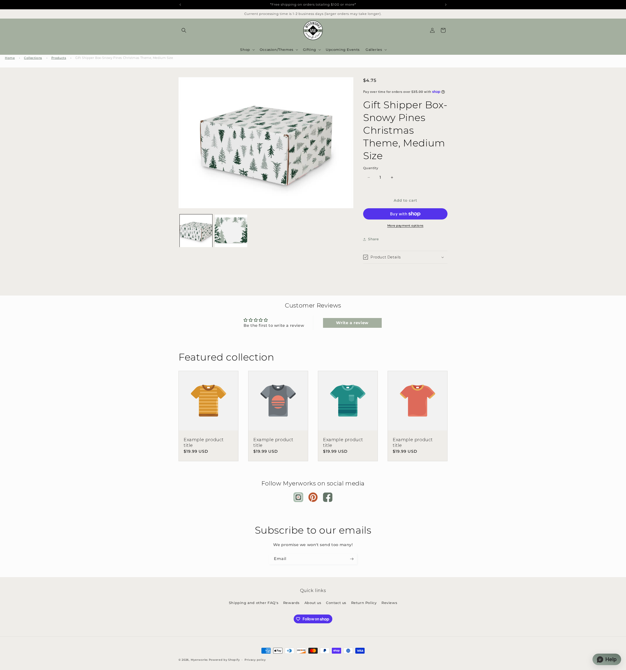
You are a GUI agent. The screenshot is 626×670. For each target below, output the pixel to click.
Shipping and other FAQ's (253, 603)
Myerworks (199, 659)
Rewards (291, 603)
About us (312, 603)
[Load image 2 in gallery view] (231, 231)
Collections (33, 58)
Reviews (389, 603)
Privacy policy (255, 659)
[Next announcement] (445, 4)
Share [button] (373, 239)
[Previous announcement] (180, 4)
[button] (184, 30)
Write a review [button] (352, 322)
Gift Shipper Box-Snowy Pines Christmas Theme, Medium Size (124, 58)
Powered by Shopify (224, 659)
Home (10, 58)
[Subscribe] (351, 558)
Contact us (336, 603)
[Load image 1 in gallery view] (196, 231)
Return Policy (364, 603)
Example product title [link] (204, 442)
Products (58, 58)
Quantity (370, 168)
